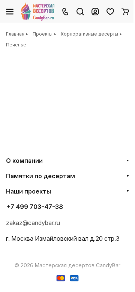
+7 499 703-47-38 (34, 206)
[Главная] (38, 11)
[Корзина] (125, 11)
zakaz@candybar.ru (33, 222)
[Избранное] (110, 11)
